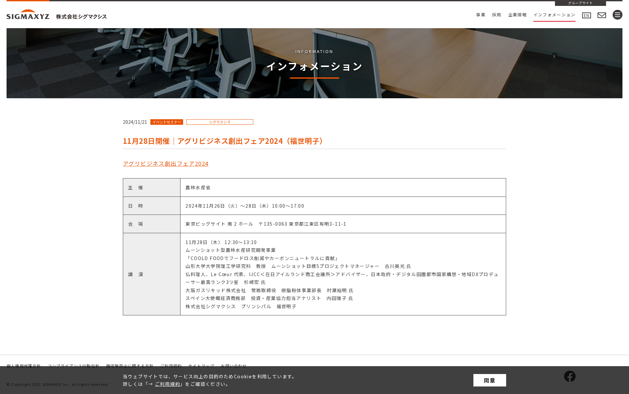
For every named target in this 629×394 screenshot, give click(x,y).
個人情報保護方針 (24, 365)
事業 (481, 14)
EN (586, 15)
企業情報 (517, 14)
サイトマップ (201, 365)
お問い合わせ (234, 365)
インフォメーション (554, 14)
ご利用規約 (167, 384)
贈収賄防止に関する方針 (130, 365)
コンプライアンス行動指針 (74, 365)
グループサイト (580, 3)
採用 (497, 14)
